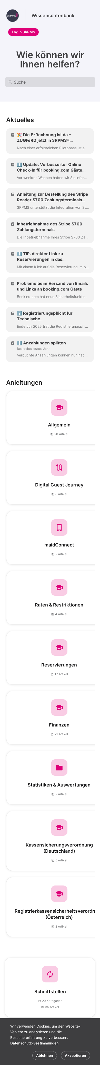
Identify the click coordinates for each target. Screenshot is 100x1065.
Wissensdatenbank (53, 15)
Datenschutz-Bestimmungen (34, 1043)
